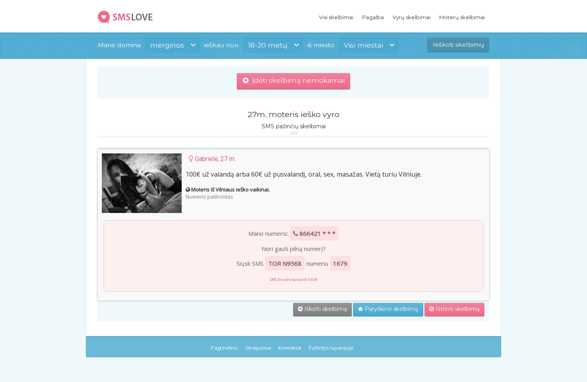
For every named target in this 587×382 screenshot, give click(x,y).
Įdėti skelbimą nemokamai (297, 80)
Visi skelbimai (336, 17)
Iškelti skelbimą (325, 308)
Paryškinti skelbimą (390, 308)
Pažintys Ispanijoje (331, 347)
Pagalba (373, 17)
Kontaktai (289, 347)
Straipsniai (258, 347)
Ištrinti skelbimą (457, 308)
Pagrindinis (224, 347)
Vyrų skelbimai (411, 17)
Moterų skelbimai (462, 17)
